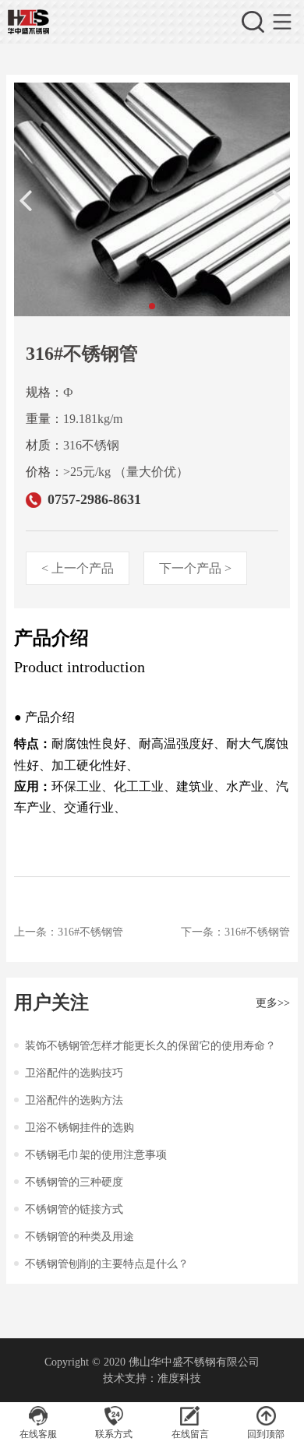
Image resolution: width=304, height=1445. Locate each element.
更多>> (273, 1003)
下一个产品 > (195, 568)
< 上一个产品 (77, 568)
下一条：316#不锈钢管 (235, 932)
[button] (152, 306)
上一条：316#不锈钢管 (68, 932)
